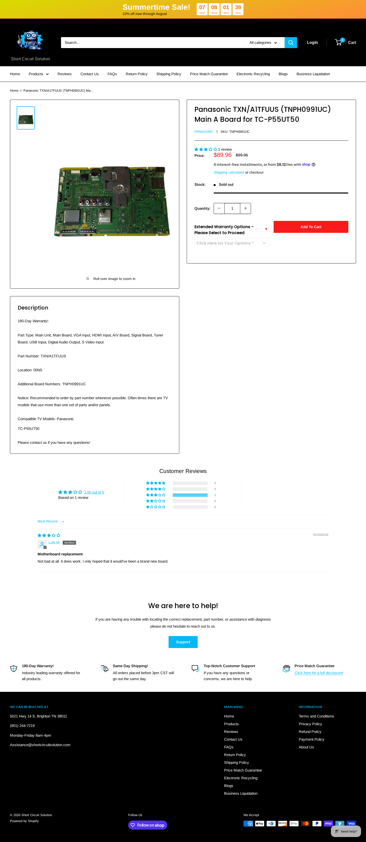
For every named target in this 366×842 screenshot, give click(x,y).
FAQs (112, 74)
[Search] (291, 42)
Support (183, 642)
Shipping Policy (168, 74)
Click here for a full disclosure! (319, 673)
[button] (206, 149)
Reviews (65, 74)
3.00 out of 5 (94, 492)
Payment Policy (311, 739)
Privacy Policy (310, 724)
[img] (49, 535)
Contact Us (89, 74)
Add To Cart (311, 226)
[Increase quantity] (245, 208)
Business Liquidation (313, 74)
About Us (306, 747)
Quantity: (202, 208)
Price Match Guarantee (209, 74)
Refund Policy (310, 731)
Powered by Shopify (24, 821)
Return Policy (137, 74)
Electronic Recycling (253, 74)
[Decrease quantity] (219, 208)
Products (36, 74)
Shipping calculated (229, 172)
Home (15, 74)
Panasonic (203, 131)
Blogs (283, 74)
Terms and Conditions (316, 716)
